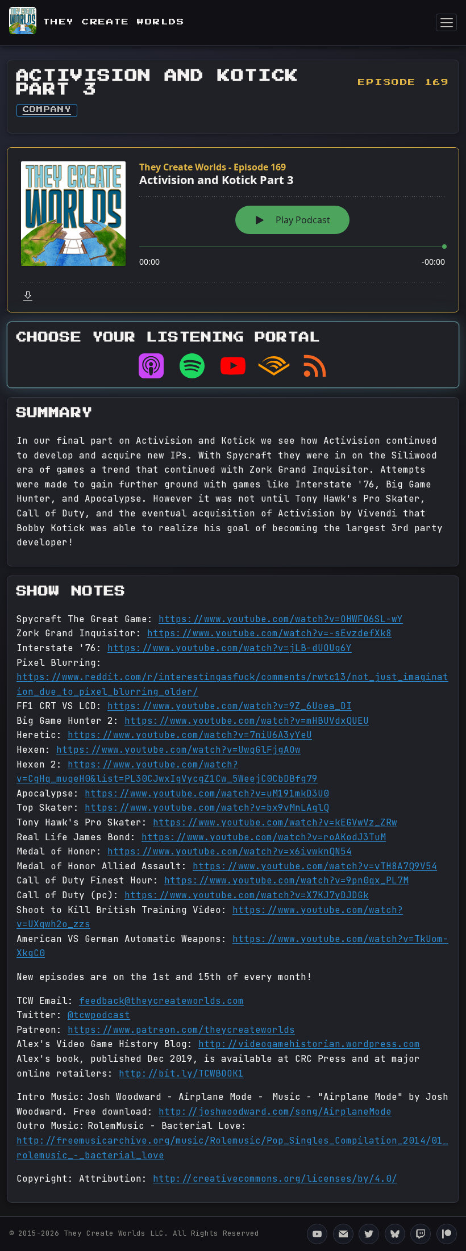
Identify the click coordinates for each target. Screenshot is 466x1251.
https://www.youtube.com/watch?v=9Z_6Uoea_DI (229, 706)
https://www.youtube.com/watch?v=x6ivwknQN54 (229, 851)
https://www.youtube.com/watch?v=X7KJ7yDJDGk (246, 895)
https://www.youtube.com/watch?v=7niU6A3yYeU (190, 735)
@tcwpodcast (99, 1015)
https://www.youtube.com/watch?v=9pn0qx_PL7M (286, 880)
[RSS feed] (314, 365)
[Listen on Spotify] (192, 365)
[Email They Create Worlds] (343, 1234)
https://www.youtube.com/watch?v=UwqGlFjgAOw (178, 750)
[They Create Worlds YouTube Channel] (317, 1234)
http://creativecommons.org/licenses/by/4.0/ (275, 1179)
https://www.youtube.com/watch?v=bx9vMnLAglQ (207, 808)
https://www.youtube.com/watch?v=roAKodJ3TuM (264, 837)
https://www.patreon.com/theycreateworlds (181, 1030)
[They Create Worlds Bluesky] (395, 1234)
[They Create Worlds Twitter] (369, 1234)
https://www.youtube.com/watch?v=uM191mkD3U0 (207, 793)
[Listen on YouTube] (233, 365)
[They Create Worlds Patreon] (446, 1234)
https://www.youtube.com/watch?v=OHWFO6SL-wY (281, 619)
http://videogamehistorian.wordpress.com (309, 1044)
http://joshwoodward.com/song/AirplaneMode (275, 1111)
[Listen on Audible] (273, 365)
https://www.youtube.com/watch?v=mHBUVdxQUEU (246, 721)
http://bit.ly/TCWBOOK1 (181, 1073)
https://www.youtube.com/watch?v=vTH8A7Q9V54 (315, 866)
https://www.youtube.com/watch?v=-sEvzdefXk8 (269, 633)
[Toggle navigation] (446, 22)
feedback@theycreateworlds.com (161, 1001)
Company (47, 110)
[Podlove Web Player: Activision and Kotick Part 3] (233, 230)
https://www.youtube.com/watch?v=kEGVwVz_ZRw (275, 822)
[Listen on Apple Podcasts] (151, 365)
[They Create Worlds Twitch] (420, 1234)
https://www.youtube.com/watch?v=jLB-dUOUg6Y (229, 648)
